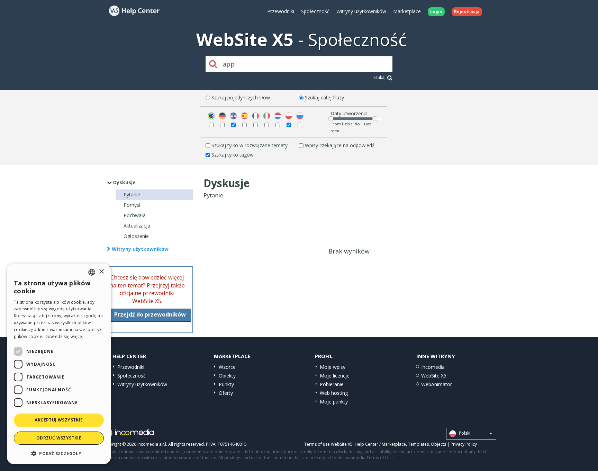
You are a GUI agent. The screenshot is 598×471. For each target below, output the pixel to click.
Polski (464, 433)
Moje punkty (334, 401)
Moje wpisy (332, 367)
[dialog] (59, 364)
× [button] (101, 271)
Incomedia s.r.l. (152, 444)
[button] (59, 453)
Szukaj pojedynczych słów (240, 97)
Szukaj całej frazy (324, 97)
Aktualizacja (137, 225)
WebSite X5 (433, 375)
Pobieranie (332, 384)
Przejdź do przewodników (150, 314)
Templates (418, 444)
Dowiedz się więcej (64, 336)
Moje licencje (335, 375)
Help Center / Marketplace (380, 444)
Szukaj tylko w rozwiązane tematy (249, 145)
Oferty (226, 393)
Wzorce (227, 367)
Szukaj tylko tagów (232, 154)
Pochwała (135, 215)
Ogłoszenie (136, 236)
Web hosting (334, 393)
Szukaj (379, 77)
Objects (438, 444)
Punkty (226, 384)
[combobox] (91, 272)
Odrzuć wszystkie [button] (58, 438)
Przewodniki (280, 11)
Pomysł (132, 205)
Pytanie (132, 194)
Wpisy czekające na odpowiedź (339, 145)
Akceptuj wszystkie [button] (59, 420)
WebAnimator (436, 384)
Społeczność (315, 11)
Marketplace (407, 11)
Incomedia (433, 367)
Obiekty (227, 375)
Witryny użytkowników (361, 11)
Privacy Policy (464, 444)
